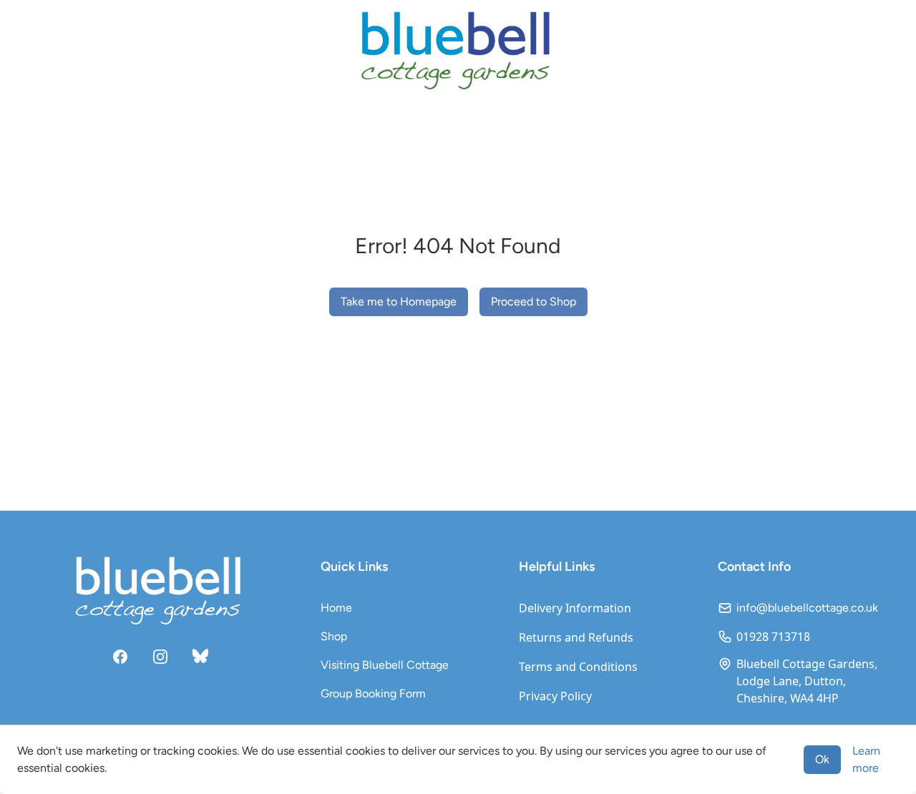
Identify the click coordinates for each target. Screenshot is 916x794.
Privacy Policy (555, 696)
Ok (822, 759)
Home (336, 607)
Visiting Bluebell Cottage (385, 665)
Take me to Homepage (399, 301)
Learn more (866, 759)
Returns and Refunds (576, 637)
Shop (334, 636)
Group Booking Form (373, 693)
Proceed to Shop (533, 301)
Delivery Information (575, 608)
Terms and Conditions (578, 667)
